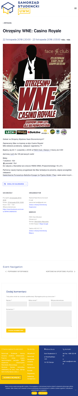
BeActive (27, 175)
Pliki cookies (43, 393)
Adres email (33, 300)
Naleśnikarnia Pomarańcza (13, 175)
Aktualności (31, 353)
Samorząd (30, 356)
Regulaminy (31, 373)
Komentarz (10, 309)
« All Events (7, 23)
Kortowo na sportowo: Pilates (59, 271)
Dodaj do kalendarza (15, 184)
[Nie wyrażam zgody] (76, 390)
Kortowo (30, 364)
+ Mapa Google (43, 224)
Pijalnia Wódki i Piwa (48, 175)
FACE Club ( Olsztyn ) (41, 150)
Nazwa (9, 300)
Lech (12, 154)
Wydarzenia (31, 367)
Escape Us (35, 175)
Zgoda (34, 393)
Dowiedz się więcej (11, 377)
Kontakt (29, 370)
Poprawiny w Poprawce (17, 271)
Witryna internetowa (57, 300)
